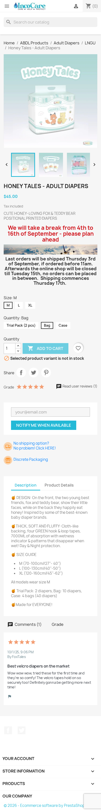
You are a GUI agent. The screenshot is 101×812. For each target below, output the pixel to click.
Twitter (21, 730)
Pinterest (46, 372)
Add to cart (45, 348)
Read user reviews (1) (79, 386)
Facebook (8, 730)
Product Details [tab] (59, 485)
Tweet (33, 372)
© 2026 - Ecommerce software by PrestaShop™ (46, 805)
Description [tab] (26, 485)
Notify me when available (43, 425)
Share (21, 372)
